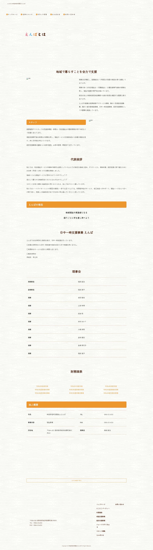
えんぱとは (55, 14)
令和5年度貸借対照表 (76, 389)
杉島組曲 (99, 512)
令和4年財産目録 (111, 386)
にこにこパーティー (103, 508)
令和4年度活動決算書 (110, 393)
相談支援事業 (100, 516)
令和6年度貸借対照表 (42, 389)
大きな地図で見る (76, 480)
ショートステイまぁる (103, 525)
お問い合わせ (69, 14)
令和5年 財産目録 (76, 386)
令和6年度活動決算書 (42, 393)
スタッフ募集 (41, 14)
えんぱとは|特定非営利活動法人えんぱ (16, 3)
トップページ (12, 14)
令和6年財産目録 (42, 386)
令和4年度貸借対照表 (110, 389)
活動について (26, 14)
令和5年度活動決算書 (76, 393)
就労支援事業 (100, 521)
